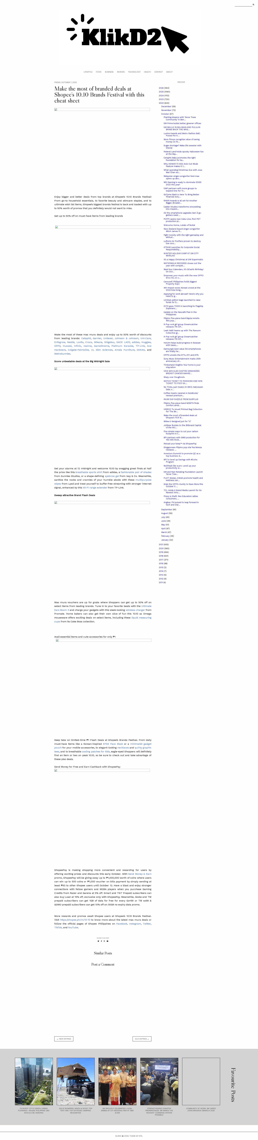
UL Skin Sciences (102, 349)
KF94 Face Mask (113, 743)
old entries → (142, 1039)
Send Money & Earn (139, 873)
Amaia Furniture (125, 349)
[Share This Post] (101, 941)
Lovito (80, 342)
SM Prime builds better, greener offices (182, 123)
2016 (161, 563)
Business (109, 72)
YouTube (73, 927)
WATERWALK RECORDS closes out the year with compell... (182, 264)
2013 (161, 575)
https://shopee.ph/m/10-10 (75, 919)
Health (147, 72)
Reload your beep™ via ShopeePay (180, 444)
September (167, 509)
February (165, 536)
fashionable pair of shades (136, 472)
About (169, 72)
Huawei (67, 345)
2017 (161, 560)
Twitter (147, 923)
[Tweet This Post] (98, 941)
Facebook (121, 923)
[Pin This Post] (104, 941)
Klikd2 (118, 1136)
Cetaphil (86, 338)
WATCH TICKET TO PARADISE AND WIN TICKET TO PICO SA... (183, 382)
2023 (161, 99)
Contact (158, 72)
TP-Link (140, 345)
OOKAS (141, 349)
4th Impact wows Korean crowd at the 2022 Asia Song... (182, 289)
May (163, 525)
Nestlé (71, 342)
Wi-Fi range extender (95, 487)
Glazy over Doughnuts (174, 377)
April (163, 528)
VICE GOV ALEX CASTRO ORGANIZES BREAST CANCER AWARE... (182, 372)
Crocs (88, 342)
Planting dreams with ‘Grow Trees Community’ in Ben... (180, 118)
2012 (161, 579)
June (163, 521)
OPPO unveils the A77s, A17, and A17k (181, 355)
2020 (161, 548)
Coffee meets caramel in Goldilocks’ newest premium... (181, 394)
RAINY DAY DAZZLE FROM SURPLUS (181, 399)
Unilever (108, 338)
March (164, 532)
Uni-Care (145, 338)
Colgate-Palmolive (78, 349)
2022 (161, 103)
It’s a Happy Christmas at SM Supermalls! (183, 259)
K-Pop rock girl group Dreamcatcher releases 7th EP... (181, 325)
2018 (161, 556)
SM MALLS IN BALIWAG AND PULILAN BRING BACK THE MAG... (182, 128)
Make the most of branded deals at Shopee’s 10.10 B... (180, 416)
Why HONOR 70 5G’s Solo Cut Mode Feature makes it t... (181, 165)
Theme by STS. (136, 1136)
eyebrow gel (111, 476)
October (165, 114)
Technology (134, 72)
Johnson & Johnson (126, 338)
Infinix (77, 345)
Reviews (121, 72)
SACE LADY (123, 342)
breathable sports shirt (89, 472)
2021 (161, 544)
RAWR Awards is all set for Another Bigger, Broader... (180, 202)
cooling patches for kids (96, 751)
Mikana (98, 342)
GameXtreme (101, 345)
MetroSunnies (62, 353)
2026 (161, 88)
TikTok (58, 927)
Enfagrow (59, 342)
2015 (161, 567)
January (165, 540)
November (166, 110)
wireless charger (135, 610)
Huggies (146, 342)
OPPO (57, 345)
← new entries (64, 1039)
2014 (161, 571)
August (165, 513)
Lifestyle (88, 72)
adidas (135, 342)
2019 (161, 552)
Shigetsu (109, 342)
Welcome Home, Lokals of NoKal (179, 225)
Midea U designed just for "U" (177, 421)
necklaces (123, 747)
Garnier (97, 338)
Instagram (135, 923)
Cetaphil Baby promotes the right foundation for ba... (180, 159)
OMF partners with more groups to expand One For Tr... (180, 189)
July (163, 517)
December (166, 106)
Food (98, 72)
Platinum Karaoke (122, 345)
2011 (161, 582)
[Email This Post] (107, 941)
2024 (161, 95)
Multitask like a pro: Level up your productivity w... (180, 467)
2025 (161, 92)
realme (87, 345)
